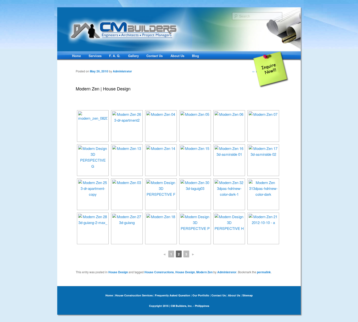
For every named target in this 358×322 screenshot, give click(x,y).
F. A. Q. (114, 55)
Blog (195, 55)
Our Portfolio (200, 295)
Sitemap (247, 295)
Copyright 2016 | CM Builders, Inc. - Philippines (179, 306)
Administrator (122, 71)
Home (76, 55)
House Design (118, 272)
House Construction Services (134, 295)
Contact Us (154, 55)
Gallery (133, 55)
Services (95, 55)
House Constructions (159, 272)
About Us (177, 55)
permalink (264, 272)
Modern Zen (204, 272)
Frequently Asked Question (172, 295)
